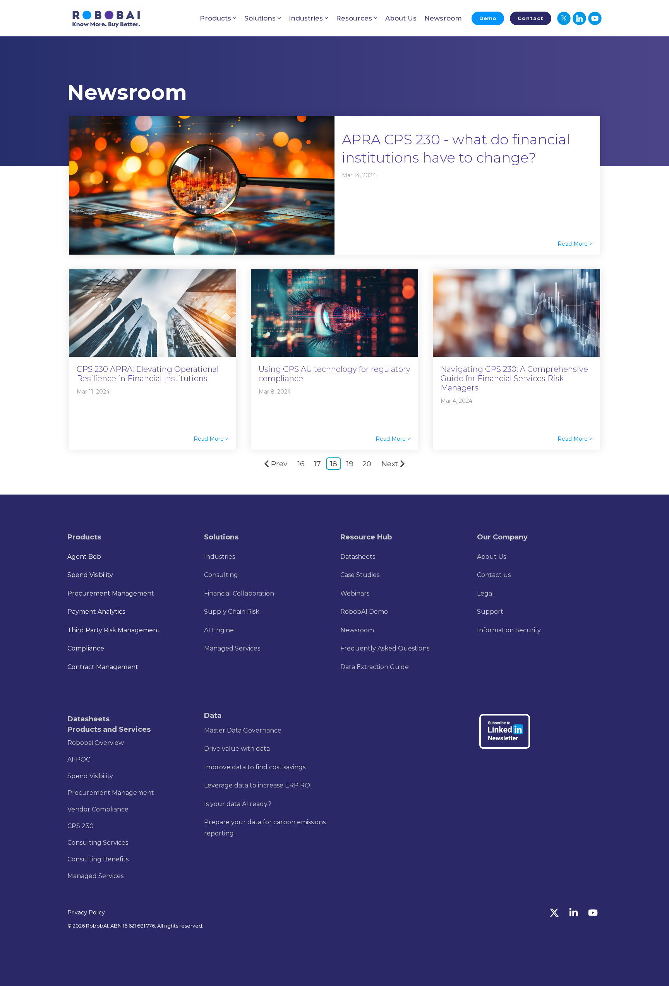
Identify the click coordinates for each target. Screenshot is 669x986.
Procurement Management (110, 792)
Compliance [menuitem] (85, 648)
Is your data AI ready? (237, 804)
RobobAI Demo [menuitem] (364, 611)
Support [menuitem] (490, 611)
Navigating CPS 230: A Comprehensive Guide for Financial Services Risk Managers (514, 378)
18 (333, 463)
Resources (354, 18)
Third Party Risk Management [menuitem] (113, 630)
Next (389, 463)
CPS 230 (80, 826)
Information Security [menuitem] (509, 630)
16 (301, 463)
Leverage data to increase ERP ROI (258, 785)
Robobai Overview (95, 742)
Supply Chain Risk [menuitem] (231, 611)
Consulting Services (97, 842)
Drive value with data (237, 748)
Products (215, 18)
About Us (401, 18)
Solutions (260, 18)
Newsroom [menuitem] (357, 630)
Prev (279, 463)
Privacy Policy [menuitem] (86, 912)
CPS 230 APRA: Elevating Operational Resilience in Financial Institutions (148, 374)
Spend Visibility (90, 776)
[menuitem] (219, 556)
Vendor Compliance (98, 809)
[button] (555, 914)
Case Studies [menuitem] (359, 575)
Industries (306, 18)
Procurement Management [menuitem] (110, 593)
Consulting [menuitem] (221, 575)
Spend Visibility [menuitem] (90, 575)
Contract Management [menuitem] (102, 667)
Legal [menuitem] (485, 593)
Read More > (575, 244)
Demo (487, 18)
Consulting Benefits (98, 859)
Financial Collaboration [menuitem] (239, 593)
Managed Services (95, 876)
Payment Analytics (96, 611)
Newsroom (443, 18)
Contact (531, 18)
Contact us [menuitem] (494, 575)
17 (317, 463)
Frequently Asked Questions (384, 648)
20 (366, 463)
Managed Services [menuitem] (232, 648)
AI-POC (78, 759)
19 (349, 463)
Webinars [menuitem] (354, 593)
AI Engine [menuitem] (219, 630)
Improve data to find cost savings (254, 767)
